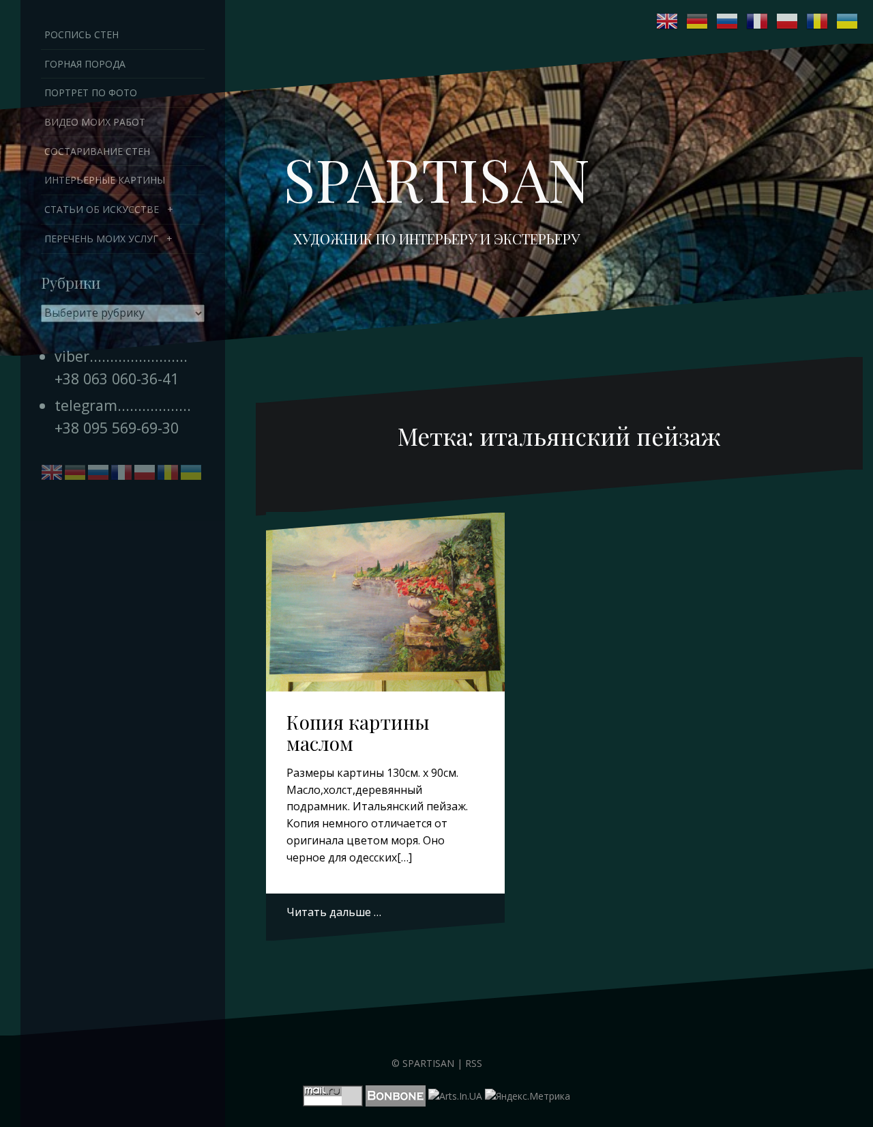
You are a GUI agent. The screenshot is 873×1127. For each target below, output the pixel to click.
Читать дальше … (333, 911)
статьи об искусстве (101, 209)
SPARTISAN (436, 178)
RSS (473, 1063)
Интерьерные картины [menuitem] (104, 179)
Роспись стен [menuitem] (81, 34)
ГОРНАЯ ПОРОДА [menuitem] (84, 63)
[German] (698, 21)
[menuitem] (122, 209)
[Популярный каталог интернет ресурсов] (396, 1094)
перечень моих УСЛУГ (101, 238)
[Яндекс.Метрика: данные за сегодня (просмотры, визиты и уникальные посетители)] (527, 1096)
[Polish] (788, 21)
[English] (668, 21)
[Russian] (728, 21)
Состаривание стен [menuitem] (97, 151)
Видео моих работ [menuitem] (94, 121)
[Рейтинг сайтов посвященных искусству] (455, 1094)
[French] (758, 21)
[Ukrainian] (848, 21)
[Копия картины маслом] (386, 604)
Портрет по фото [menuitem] (90, 92)
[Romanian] (818, 21)
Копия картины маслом (358, 732)
